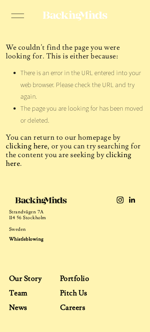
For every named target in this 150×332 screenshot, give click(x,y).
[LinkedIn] (131, 200)
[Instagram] (120, 200)
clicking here (27, 146)
